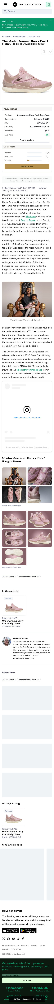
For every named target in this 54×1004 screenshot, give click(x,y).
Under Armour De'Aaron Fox (28, 577)
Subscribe (27, 980)
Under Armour (19, 36)
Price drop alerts (27, 140)
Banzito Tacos (28, 220)
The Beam (31, 216)
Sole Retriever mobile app (29, 369)
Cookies (5, 949)
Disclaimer (16, 949)
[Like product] (50, 51)
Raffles (16, 999)
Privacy (34, 945)
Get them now (27, 166)
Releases (6, 36)
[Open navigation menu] (5, 4)
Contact (25, 945)
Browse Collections (10, 945)
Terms (42, 945)
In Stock (37, 999)
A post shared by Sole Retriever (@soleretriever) (27, 447)
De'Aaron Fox (34, 36)
